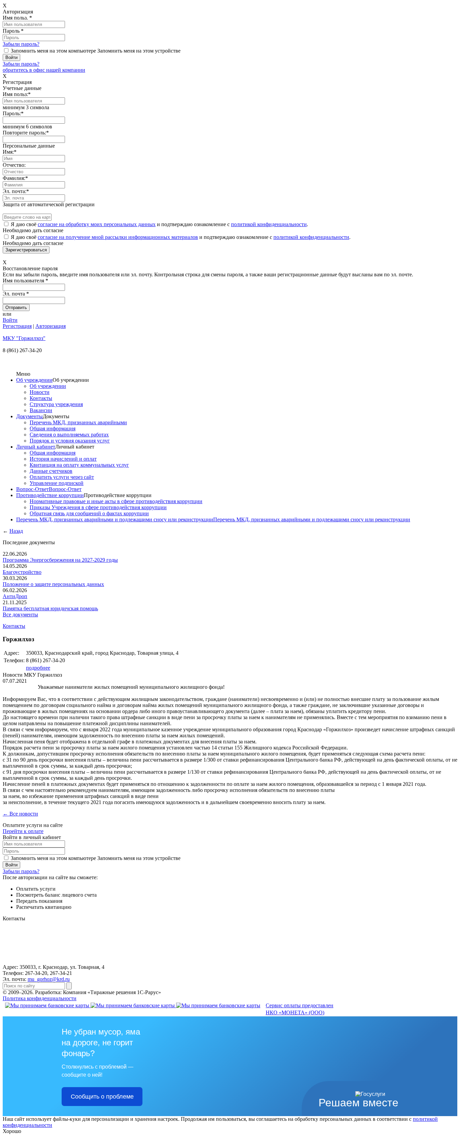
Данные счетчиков (51, 471)
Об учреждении (34, 380)
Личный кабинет (35, 447)
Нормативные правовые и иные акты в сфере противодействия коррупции (116, 501)
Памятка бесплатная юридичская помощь (50, 608)
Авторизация (50, 326)
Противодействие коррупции (50, 495)
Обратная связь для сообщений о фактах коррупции (89, 513)
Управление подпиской (57, 483)
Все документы (20, 614)
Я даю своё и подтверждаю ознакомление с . (159, 224)
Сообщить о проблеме (102, 1096)
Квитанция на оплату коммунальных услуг (79, 465)
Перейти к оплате (23, 831)
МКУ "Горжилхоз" (24, 338)
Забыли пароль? (21, 44)
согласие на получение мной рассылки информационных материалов (118, 237)
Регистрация (17, 326)
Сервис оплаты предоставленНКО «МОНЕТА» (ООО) (299, 1009)
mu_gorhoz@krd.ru (49, 979)
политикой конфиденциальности (269, 224)
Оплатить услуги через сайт (62, 477)
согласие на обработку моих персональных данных (97, 224)
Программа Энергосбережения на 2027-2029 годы (60, 560)
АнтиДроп (15, 596)
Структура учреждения (56, 404)
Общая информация (52, 428)
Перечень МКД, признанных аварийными (78, 422)
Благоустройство (22, 572)
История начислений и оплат (63, 459)
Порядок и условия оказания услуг (70, 440)
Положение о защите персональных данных (53, 584)
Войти (10, 320)
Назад (16, 531)
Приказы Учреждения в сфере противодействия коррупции (98, 507)
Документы (29, 416)
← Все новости (20, 814)
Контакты (41, 398)
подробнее (38, 668)
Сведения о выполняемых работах (69, 434)
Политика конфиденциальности (39, 998)
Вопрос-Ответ (32, 489)
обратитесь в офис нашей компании (44, 70)
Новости (40, 392)
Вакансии (41, 410)
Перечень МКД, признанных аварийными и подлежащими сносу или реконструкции (114, 519)
